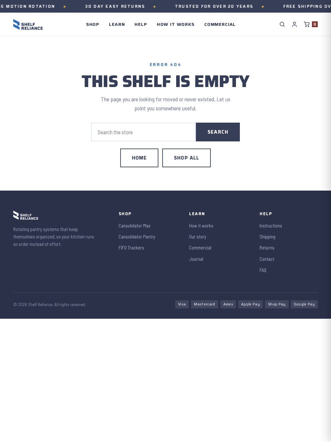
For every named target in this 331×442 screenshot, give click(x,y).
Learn (117, 24)
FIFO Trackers (131, 247)
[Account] (294, 24)
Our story (197, 236)
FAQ (263, 270)
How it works (176, 24)
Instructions (271, 225)
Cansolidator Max (134, 225)
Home (139, 157)
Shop (92, 24)
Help (140, 24)
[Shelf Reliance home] (28, 24)
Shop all (186, 157)
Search (218, 132)
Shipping (267, 236)
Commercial (220, 24)
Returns (267, 247)
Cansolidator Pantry (137, 236)
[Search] (282, 24)
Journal (196, 259)
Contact (267, 259)
